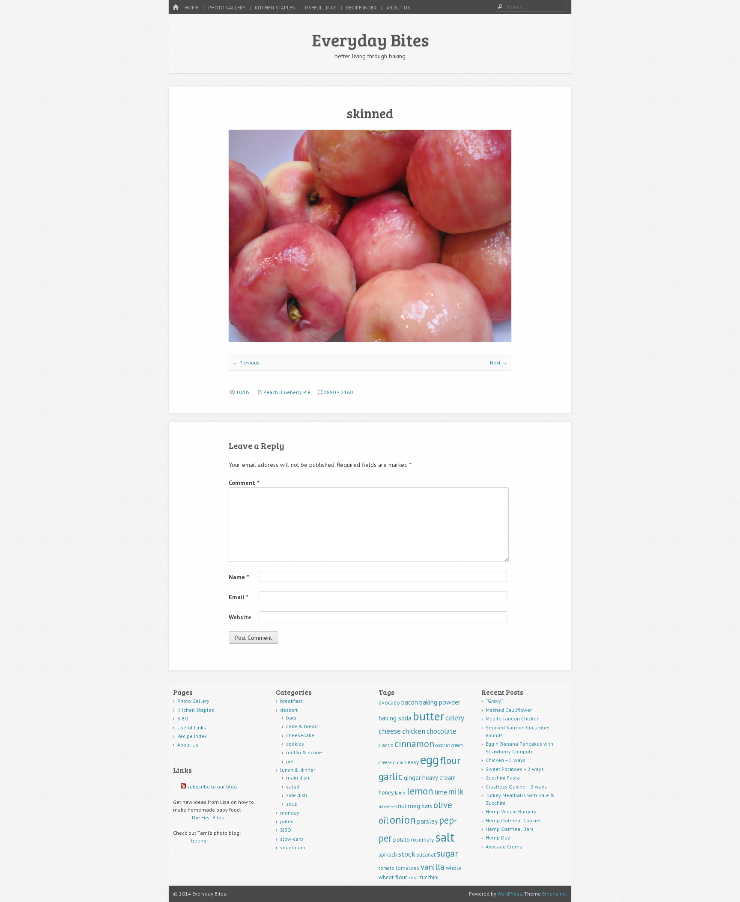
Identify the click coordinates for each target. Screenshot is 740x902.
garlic (391, 776)
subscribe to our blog (212, 786)
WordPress (510, 893)
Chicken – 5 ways (505, 760)
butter (428, 716)
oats (426, 806)
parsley (427, 821)
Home (191, 7)
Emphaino (554, 893)
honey (386, 792)
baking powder (439, 702)
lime (441, 792)
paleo (287, 821)
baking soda (395, 718)
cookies (295, 744)
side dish (296, 795)
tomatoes (407, 868)
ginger (412, 778)
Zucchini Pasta (503, 777)
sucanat (426, 854)
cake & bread (302, 726)
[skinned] (370, 339)
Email (238, 597)
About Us (398, 7)
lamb (400, 792)
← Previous (246, 362)
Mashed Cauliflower (509, 710)
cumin (399, 762)
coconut (443, 745)
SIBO (182, 718)
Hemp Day (498, 837)
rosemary (422, 839)
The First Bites (207, 817)
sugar (447, 853)
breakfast (291, 701)
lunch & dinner (297, 770)
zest (413, 877)
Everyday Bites (370, 39)
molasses (388, 806)
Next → (498, 362)
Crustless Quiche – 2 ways (516, 786)
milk (455, 791)
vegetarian (292, 847)
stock (406, 854)
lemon (420, 791)
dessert (289, 710)
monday (289, 812)
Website (240, 617)
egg (429, 759)
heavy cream (439, 778)
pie (289, 761)
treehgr (199, 840)
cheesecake (300, 735)
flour (450, 760)
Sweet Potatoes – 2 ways (515, 769)
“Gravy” (494, 701)
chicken (413, 731)
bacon (409, 702)
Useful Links (321, 7)
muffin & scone (304, 752)
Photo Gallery (226, 7)
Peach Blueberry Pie (286, 392)
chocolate (442, 731)
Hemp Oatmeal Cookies (514, 820)
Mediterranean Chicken (513, 718)
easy (413, 762)
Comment (244, 483)
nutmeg (409, 805)
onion (403, 820)
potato (401, 839)
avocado (389, 702)
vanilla (433, 866)
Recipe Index (361, 7)
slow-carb (291, 839)
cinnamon (414, 744)
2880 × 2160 (338, 392)
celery (454, 718)
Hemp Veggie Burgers (511, 811)
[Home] (175, 7)
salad (292, 786)
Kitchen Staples (275, 7)
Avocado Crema (504, 846)
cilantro (386, 745)
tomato (386, 868)
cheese (390, 731)
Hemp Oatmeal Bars (510, 829)
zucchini (429, 877)
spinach (388, 854)
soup (292, 803)
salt (445, 837)
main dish (297, 777)
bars (291, 717)
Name (239, 577)
